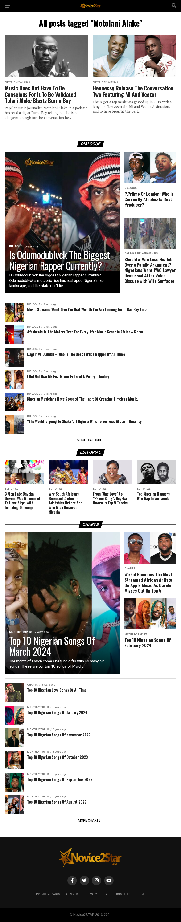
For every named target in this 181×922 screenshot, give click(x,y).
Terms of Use (122, 893)
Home (141, 893)
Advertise (73, 893)
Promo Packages (48, 893)
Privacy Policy (96, 893)
